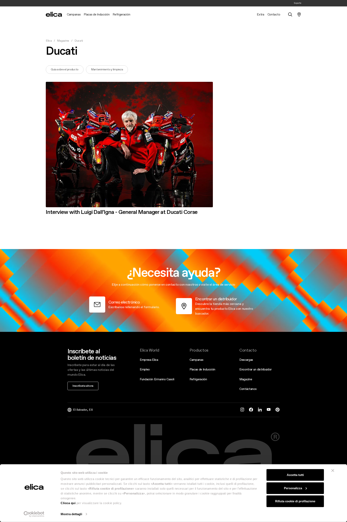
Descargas (246, 360)
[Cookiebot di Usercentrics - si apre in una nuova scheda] (34, 514)
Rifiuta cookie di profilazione (295, 501)
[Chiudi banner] (332, 470)
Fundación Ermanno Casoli (157, 379)
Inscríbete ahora (82, 386)
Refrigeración (198, 379)
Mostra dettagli (71, 514)
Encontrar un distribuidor (255, 369)
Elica (49, 41)
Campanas (196, 360)
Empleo (145, 369)
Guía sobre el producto (65, 69)
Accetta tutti (295, 475)
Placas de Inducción (202, 369)
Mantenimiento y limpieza (107, 69)
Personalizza (293, 488)
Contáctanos (247, 389)
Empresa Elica (149, 360)
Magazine (63, 41)
